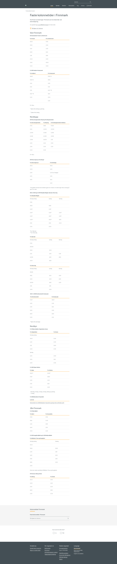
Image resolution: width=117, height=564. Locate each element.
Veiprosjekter (71, 5)
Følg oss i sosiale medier (35, 550)
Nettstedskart (47, 548)
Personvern (47, 550)
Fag (78, 5)
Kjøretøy (57, 5)
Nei (63, 533)
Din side (90, 5)
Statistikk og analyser (63, 553)
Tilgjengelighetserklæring (50, 554)
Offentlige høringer (63, 557)
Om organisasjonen (63, 548)
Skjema (60, 559)
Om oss (82, 5)
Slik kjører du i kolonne (37, 28)
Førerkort (64, 5)
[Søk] (90, 1)
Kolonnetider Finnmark (30, 10)
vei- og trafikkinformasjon (42, 24)
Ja (55, 533)
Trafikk (51, 5)
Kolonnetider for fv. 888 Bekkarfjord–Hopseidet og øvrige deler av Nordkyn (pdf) (47, 402)
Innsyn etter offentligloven (64, 555)
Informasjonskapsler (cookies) (51, 552)
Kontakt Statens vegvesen (35, 548)
